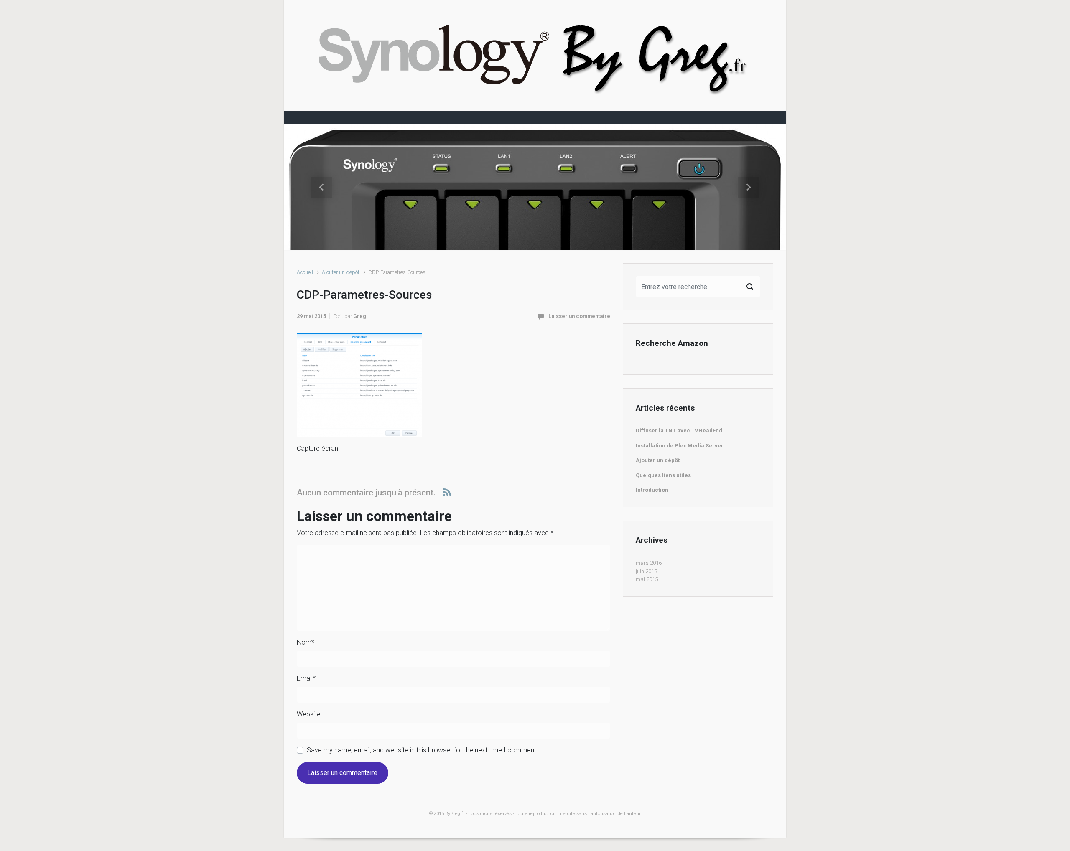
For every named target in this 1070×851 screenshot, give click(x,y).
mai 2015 (647, 579)
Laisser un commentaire (579, 316)
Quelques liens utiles (663, 475)
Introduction (652, 490)
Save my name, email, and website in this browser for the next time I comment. (422, 750)
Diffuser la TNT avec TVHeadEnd (679, 430)
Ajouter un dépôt (340, 272)
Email (306, 678)
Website (309, 714)
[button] (321, 187)
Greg (359, 316)
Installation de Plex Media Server (680, 445)
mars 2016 (649, 563)
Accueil (305, 272)
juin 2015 (646, 571)
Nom (305, 642)
